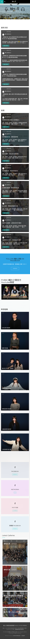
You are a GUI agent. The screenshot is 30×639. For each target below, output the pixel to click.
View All (3, 537)
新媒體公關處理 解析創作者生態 (10, 187)
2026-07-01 (8, 69)
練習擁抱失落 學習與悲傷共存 (10, 170)
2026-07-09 (8, 114)
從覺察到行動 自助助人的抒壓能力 (10, 120)
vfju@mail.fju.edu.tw (19, 629)
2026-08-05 (8, 31)
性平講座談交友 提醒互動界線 (10, 137)
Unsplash (23, 635)
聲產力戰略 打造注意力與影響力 (10, 154)
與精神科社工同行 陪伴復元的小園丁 (11, 240)
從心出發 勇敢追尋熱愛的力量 (10, 206)
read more (6, 45)
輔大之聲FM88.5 (8, 34)
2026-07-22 (8, 50)
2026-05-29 (8, 88)
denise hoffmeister (16, 635)
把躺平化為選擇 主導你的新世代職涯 (11, 223)
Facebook (15, 268)
